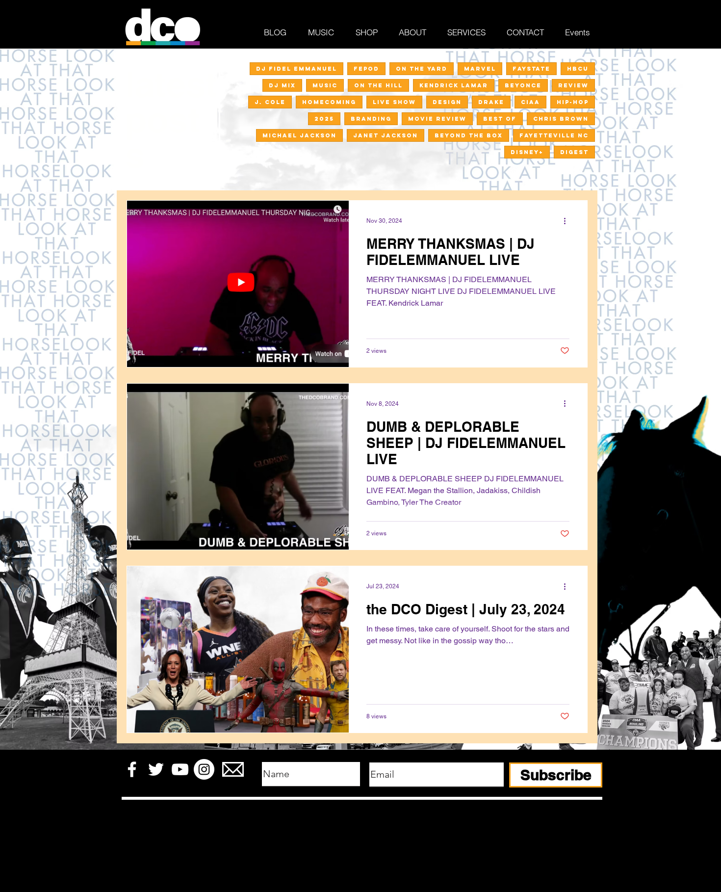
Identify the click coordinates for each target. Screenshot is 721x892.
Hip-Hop (573, 102)
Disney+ (527, 152)
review (573, 85)
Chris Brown (561, 118)
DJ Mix (282, 85)
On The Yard (421, 68)
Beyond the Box (469, 135)
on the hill (378, 85)
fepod (366, 68)
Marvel (480, 68)
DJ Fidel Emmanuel (296, 68)
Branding (371, 118)
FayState (531, 68)
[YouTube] (180, 769)
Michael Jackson (299, 135)
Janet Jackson (385, 135)
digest (574, 152)
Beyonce (523, 85)
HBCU (578, 68)
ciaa (530, 102)
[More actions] (568, 221)
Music (324, 85)
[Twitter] (156, 769)
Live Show (394, 102)
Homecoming (329, 102)
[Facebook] (132, 769)
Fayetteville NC (554, 135)
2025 (324, 118)
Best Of (499, 118)
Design (447, 102)
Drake (491, 102)
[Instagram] (204, 769)
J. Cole (270, 102)
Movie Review (437, 118)
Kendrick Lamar (453, 85)
